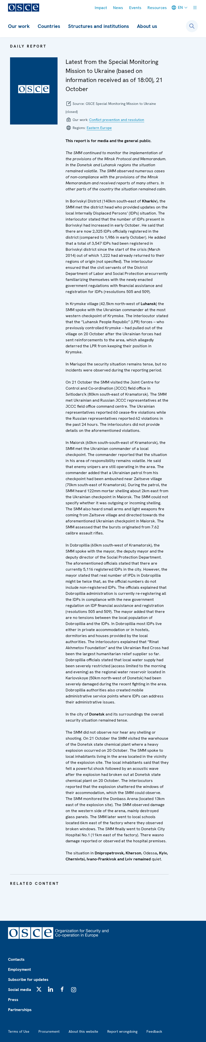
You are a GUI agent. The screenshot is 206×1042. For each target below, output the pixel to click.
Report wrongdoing (122, 1031)
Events (135, 7)
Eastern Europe (99, 128)
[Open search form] (192, 26)
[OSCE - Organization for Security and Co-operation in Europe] (23, 8)
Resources (157, 7)
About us (147, 26)
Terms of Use (18, 1031)
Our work (19, 26)
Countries (49, 26)
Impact (101, 7)
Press (13, 999)
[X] (39, 989)
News (118, 7)
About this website (83, 1031)
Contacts (16, 959)
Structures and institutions (98, 26)
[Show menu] (195, 8)
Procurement (49, 1031)
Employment (19, 969)
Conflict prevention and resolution (116, 119)
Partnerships (20, 1009)
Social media (19, 989)
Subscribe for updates (28, 979)
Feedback (154, 1031)
